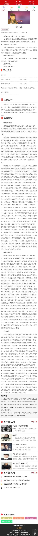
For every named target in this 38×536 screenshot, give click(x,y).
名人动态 (19, 4)
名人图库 (6, 4)
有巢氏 (14, 435)
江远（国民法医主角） (19, 444)
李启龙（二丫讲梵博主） (20, 426)
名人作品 (31, 4)
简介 (3, 10)
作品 (11, 10)
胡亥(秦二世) (30, 518)
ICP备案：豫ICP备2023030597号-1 (19, 532)
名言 (34, 10)
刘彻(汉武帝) (19, 518)
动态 (19, 10)
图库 (26, 10)
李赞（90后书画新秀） (19, 454)
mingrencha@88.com (10, 407)
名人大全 (19, 2)
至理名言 (31, 2)
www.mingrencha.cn (19, 415)
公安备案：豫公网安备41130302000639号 (19, 535)
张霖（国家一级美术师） (20, 463)
